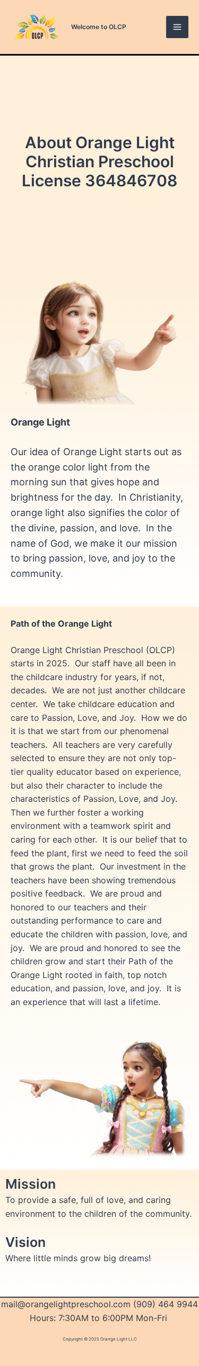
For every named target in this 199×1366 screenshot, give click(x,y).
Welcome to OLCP (98, 27)
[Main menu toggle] (177, 27)
